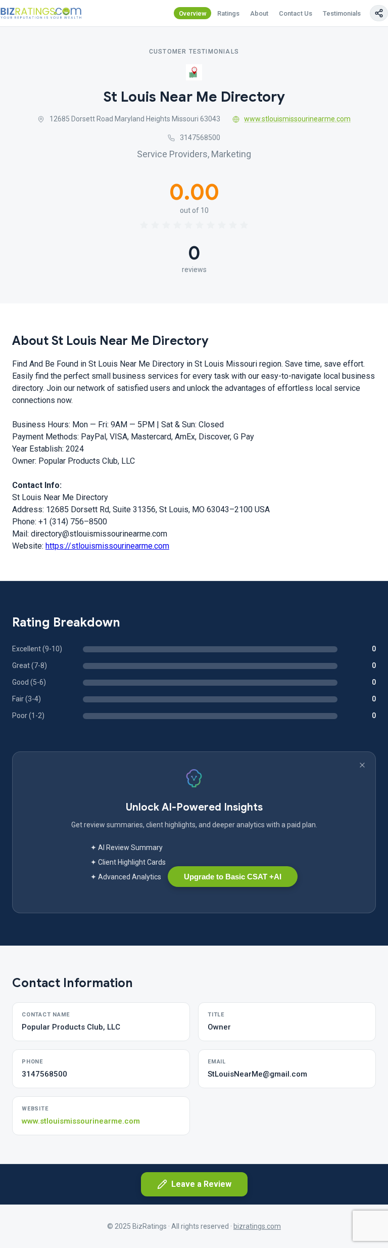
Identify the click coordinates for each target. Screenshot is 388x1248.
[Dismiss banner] (362, 765)
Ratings (228, 13)
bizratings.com (257, 1226)
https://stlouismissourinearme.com (107, 546)
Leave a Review (201, 1184)
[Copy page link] (379, 13)
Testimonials (342, 13)
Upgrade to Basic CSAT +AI (232, 876)
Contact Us (295, 13)
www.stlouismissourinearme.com (297, 119)
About (259, 13)
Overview (193, 13)
